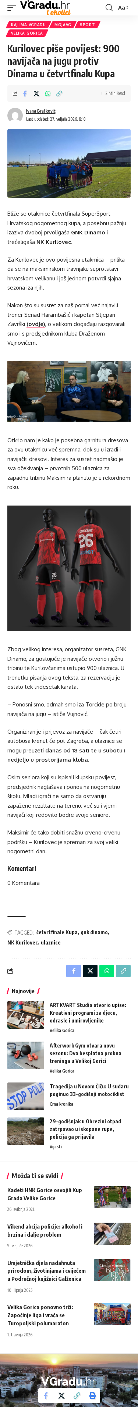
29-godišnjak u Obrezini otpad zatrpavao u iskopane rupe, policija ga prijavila (85, 1129)
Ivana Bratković (41, 111)
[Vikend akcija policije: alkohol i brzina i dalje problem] (112, 1234)
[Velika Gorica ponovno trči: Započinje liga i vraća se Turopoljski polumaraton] (112, 1314)
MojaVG (62, 24)
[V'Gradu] (45, 7)
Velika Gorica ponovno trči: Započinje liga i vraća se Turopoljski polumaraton (40, 1315)
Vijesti (56, 1146)
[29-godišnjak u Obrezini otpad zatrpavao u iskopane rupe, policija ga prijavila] (25, 1131)
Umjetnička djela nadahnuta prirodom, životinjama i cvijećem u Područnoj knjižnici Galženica (46, 1270)
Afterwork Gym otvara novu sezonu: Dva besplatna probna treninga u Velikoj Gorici (85, 1053)
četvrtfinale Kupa (57, 932)
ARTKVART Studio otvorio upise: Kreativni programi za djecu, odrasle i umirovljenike (88, 1013)
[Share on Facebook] (25, 93)
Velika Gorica (27, 33)
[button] (13, 7)
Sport (87, 24)
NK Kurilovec (22, 942)
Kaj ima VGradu (28, 24)
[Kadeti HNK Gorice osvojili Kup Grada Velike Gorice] (112, 1197)
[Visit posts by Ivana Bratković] (15, 115)
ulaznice (51, 942)
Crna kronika (61, 1104)
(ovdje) (35, 323)
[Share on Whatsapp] (48, 93)
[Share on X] (36, 93)
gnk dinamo (94, 932)
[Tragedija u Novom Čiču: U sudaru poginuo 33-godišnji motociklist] (25, 1096)
